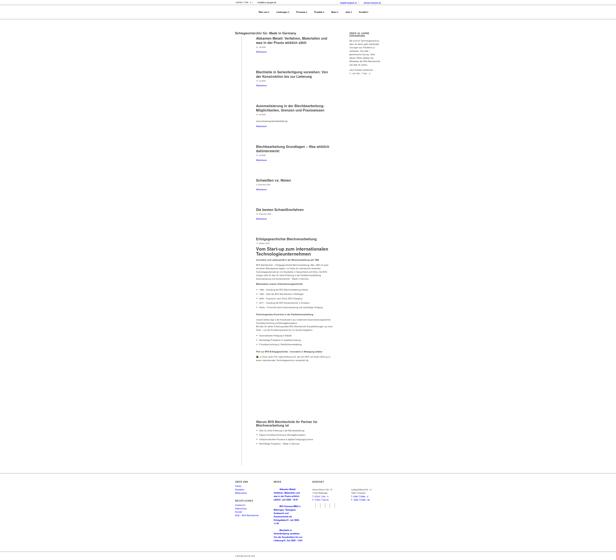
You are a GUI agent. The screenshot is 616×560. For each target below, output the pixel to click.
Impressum (240, 504)
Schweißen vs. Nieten (273, 180)
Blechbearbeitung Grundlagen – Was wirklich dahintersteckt (292, 148)
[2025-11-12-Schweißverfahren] (241, 214)
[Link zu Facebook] (313, 505)
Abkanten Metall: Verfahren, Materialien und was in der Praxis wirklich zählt (291, 40)
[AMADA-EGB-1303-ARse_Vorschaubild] (241, 111)
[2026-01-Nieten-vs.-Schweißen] (241, 185)
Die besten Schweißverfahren (280, 209)
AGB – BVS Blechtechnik (247, 515)
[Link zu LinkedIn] (332, 505)
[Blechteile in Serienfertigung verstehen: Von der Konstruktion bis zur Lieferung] (241, 77)
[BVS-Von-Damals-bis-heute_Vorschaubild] (241, 244)
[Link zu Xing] (327, 505)
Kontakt (238, 511)
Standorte (239, 489)
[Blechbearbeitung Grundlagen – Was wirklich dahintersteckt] (241, 151)
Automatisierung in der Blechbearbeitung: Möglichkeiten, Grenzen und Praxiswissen (290, 107)
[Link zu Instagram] (318, 505)
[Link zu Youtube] (322, 505)
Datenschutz (241, 508)
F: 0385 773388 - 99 (360, 499)
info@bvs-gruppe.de (266, 2)
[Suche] (376, 12)
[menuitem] (264, 12)
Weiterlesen (261, 51)
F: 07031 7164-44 (320, 499)
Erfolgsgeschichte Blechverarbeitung (286, 238)
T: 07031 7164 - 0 (320, 496)
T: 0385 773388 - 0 (359, 496)
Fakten (238, 485)
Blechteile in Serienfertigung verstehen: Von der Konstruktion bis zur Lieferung (292, 74)
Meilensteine (241, 492)
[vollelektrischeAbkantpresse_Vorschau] (241, 43)
